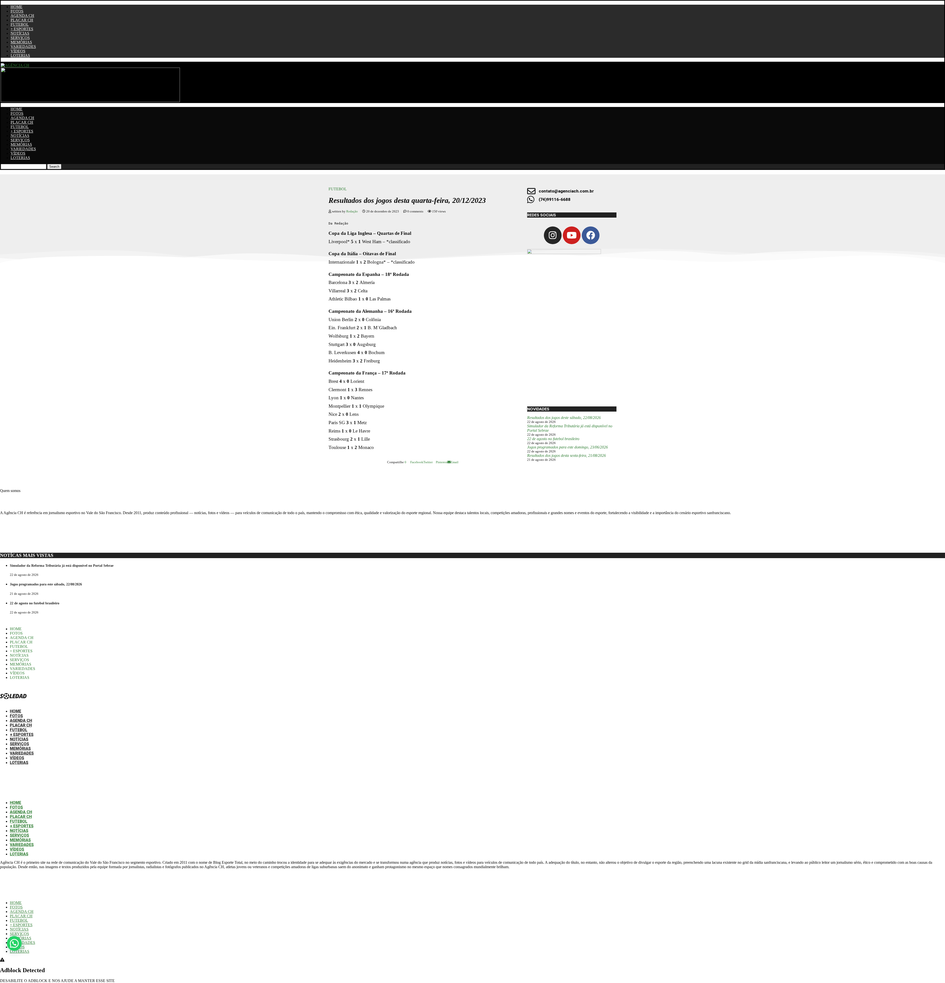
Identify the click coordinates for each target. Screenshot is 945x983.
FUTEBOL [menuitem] (19, 920)
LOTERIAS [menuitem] (19, 951)
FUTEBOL (20, 24)
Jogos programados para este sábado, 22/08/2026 (46, 584)
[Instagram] (553, 235)
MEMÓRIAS (21, 42)
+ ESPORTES (22, 29)
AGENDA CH (22, 16)
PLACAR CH (22, 20)
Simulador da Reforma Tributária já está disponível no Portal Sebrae (61, 565)
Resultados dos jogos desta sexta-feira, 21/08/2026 (566, 455)
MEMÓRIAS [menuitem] (20, 938)
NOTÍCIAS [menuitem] (19, 929)
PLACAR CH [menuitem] (21, 916)
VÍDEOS (18, 51)
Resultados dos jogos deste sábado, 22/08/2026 (564, 418)
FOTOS (17, 11)
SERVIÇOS (20, 38)
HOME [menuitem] (16, 903)
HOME (16, 7)
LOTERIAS (20, 55)
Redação (352, 211)
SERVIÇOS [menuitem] (19, 934)
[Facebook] (590, 235)
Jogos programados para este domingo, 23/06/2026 (567, 447)
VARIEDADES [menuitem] (22, 942)
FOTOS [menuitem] (16, 907)
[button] (14, 943)
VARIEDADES (23, 47)
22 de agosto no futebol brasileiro (553, 439)
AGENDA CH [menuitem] (21, 911)
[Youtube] (572, 235)
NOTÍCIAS (20, 33)
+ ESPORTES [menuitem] (21, 925)
